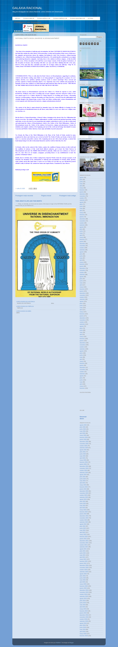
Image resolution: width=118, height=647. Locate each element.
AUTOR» (90, 18)
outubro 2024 (83, 470)
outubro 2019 (83, 594)
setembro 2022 (84, 522)
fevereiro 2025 (84, 462)
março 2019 (83, 609)
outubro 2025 (83, 445)
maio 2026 (83, 431)
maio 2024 (83, 480)
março (81, 187)
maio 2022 (83, 530)
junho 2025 (83, 454)
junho (81, 181)
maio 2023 (83, 505)
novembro (82, 196)
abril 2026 (82, 433)
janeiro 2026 (83, 439)
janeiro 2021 (83, 563)
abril (81, 185)
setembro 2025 (84, 447)
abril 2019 (82, 606)
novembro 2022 (84, 518)
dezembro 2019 (84, 590)
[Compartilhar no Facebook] (34, 188)
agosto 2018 (83, 623)
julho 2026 (82, 427)
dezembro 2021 (84, 540)
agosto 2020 (83, 573)
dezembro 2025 (84, 441)
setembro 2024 (84, 472)
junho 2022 (83, 528)
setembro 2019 (84, 596)
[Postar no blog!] (31, 188)
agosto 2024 (83, 474)
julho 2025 (82, 451)
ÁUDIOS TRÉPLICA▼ (60, 18)
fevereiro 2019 (84, 611)
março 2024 (83, 485)
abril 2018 (82, 631)
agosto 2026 (83, 425)
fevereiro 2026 (84, 437)
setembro (82, 200)
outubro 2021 (83, 545)
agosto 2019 (83, 598)
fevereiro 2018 (84, 635)
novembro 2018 (84, 617)
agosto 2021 (83, 549)
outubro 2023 (83, 495)
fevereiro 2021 (84, 561)
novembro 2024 (84, 468)
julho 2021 (82, 551)
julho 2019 (82, 600)
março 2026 (83, 435)
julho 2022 (82, 526)
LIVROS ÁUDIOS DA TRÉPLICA (25, 306)
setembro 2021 (84, 546)
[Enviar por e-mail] (29, 188)
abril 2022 (82, 532)
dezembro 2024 (84, 466)
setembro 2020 (84, 571)
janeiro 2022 (83, 538)
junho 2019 (83, 602)
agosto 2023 (83, 499)
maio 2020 (83, 580)
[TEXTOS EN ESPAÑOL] (92, 80)
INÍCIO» (17, 18)
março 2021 (83, 559)
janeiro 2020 (83, 588)
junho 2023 (83, 503)
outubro (82, 198)
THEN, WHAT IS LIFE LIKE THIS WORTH (28, 201)
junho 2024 (83, 478)
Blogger (71, 642)
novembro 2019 (84, 592)
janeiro (81, 192)
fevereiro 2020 (84, 586)
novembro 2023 (84, 493)
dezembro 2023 (84, 491)
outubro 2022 (83, 520)
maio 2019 (83, 604)
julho (81, 179)
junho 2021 (83, 553)
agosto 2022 (83, 524)
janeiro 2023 (83, 513)
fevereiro (82, 190)
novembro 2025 (84, 443)
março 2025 (83, 460)
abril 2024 (82, 482)
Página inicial (46, 196)
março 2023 (83, 509)
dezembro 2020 (84, 565)
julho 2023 (82, 501)
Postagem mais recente (24, 196)
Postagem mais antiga (67, 196)
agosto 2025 (83, 449)
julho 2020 (82, 575)
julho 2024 (82, 476)
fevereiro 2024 (84, 487)
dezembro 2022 (84, 516)
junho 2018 (83, 627)
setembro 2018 (84, 621)
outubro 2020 (83, 569)
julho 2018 (82, 625)
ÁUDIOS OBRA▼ (28, 18)
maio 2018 (83, 629)
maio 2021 (83, 555)
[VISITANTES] (92, 62)
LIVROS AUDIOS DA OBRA (23, 311)
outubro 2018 (83, 619)
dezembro (82, 194)
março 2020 (83, 584)
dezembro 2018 (84, 615)
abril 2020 (82, 582)
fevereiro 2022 (84, 536)
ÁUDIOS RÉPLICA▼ (43, 18)
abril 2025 (82, 458)
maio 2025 (83, 456)
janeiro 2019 (83, 613)
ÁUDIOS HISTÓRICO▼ (77, 18)
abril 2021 (82, 557)
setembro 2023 (84, 497)
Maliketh (58, 642)
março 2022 (83, 534)
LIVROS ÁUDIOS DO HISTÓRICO (25, 301)
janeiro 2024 (83, 489)
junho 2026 (83, 429)
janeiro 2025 (83, 464)
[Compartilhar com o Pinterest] (36, 188)
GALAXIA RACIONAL (27, 8)
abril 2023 (82, 507)
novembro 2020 (84, 567)
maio (81, 183)
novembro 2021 (84, 542)
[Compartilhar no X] (33, 188)
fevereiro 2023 (84, 511)
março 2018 (83, 633)
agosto (81, 177)
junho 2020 (83, 578)
